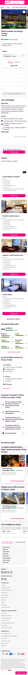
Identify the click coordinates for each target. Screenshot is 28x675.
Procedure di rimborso (6, 615)
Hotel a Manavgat (7, 558)
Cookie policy (4, 592)
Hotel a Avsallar (6, 560)
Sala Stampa (4, 605)
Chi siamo (3, 585)
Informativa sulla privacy (6, 590)
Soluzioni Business (5, 607)
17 (4, 82)
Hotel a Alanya (6, 551)
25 (7, 85)
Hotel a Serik (6, 562)
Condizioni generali (5, 587)
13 (14, 78)
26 (10, 85)
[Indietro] (4, 65)
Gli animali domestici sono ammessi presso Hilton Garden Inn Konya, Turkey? (14, 419)
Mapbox (17, 136)
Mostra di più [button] (6, 388)
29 (20, 85)
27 (14, 85)
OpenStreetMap (23, 136)
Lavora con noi (4, 597)
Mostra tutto (5, 131)
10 (4, 78)
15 (20, 78)
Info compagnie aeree (6, 618)
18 (7, 82)
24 (4, 85)
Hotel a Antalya (6, 547)
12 (10, 78)
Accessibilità (4, 625)
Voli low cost (4, 638)
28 (17, 85)
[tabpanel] (14, 555)
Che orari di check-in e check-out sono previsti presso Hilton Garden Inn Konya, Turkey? (13, 404)
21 (17, 82)
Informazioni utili (5, 620)
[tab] (7, 542)
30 (24, 85)
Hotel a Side (5, 553)
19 (10, 82)
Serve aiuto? (4, 613)
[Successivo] (23, 65)
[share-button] (24, 12)
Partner (3, 602)
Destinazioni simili (20, 542)
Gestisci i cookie (5, 595)
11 (7, 78)
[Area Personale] (26, 2)
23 (24, 82)
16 (24, 78)
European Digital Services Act (8, 623)
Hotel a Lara (5, 549)
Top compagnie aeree (6, 633)
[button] (14, 19)
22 (20, 82)
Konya (8, 7)
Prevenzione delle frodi (6, 627)
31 (4, 89)
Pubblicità (3, 600)
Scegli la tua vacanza (6, 641)
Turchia (2, 7)
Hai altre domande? (10, 433)
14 (17, 78)
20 (14, 82)
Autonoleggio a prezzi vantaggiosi (9, 636)
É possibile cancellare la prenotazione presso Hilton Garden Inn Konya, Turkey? (13, 427)
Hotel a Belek (6, 555)
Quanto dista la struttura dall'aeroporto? (12, 412)
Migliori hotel (4, 643)
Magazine (3, 645)
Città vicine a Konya (7, 542)
